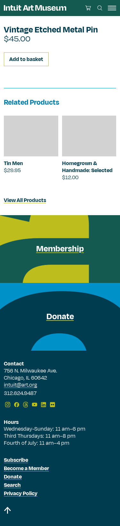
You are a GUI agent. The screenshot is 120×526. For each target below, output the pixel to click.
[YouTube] (34, 405)
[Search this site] (99, 8)
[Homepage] (35, 8)
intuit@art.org (20, 385)
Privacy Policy (20, 493)
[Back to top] (60, 511)
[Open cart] (88, 8)
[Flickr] (52, 405)
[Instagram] (8, 405)
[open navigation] (112, 8)
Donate (13, 477)
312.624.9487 (20, 393)
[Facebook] (17, 405)
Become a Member (26, 468)
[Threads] (25, 405)
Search (12, 485)
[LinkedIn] (43, 405)
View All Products (25, 200)
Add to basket (26, 59)
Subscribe (16, 460)
